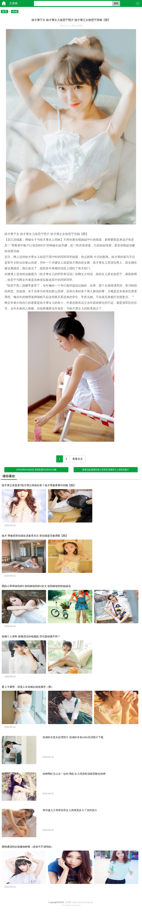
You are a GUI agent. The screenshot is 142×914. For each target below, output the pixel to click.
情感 (14, 11)
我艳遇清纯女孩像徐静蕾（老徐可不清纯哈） (28, 846)
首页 (4, 11)
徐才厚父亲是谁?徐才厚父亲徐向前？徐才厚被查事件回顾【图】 (39, 485)
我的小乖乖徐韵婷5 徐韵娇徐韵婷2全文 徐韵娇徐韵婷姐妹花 (36, 586)
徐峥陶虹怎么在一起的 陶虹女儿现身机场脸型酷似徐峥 (74, 773)
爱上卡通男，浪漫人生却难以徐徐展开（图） (28, 686)
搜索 (116, 3)
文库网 (13, 3)
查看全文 (77, 458)
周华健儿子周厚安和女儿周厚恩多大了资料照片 (70, 810)
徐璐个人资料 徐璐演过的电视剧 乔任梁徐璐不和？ (31, 636)
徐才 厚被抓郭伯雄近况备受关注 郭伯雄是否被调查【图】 (35, 535)
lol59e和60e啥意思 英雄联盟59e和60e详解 (36, 469)
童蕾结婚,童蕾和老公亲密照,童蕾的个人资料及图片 (105, 469)
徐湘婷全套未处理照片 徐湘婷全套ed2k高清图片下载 (73, 737)
